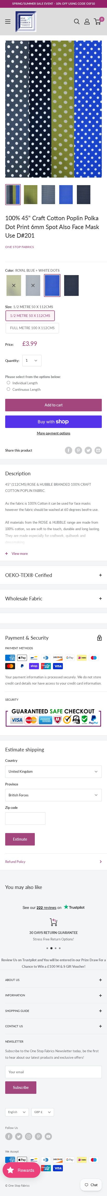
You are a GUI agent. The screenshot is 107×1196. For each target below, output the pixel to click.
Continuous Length (26, 389)
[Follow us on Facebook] (8, 1136)
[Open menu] (7, 22)
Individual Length (25, 383)
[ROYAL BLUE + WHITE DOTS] (52, 285)
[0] (97, 21)
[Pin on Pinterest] (78, 450)
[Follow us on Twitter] (18, 1136)
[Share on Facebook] (68, 450)
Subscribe (21, 1087)
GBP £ (38, 1112)
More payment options (53, 433)
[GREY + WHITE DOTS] (33, 285)
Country (11, 760)
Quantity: (12, 361)
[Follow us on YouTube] (48, 1136)
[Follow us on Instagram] (28, 1136)
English (12, 1112)
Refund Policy (15, 862)
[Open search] (77, 21)
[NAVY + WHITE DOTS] (71, 285)
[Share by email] (98, 450)
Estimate (20, 839)
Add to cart (54, 405)
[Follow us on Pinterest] (38, 1136)
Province (11, 784)
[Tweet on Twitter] (88, 450)
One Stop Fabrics (19, 247)
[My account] (87, 21)
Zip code (11, 807)
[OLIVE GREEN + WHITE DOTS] (13, 285)
